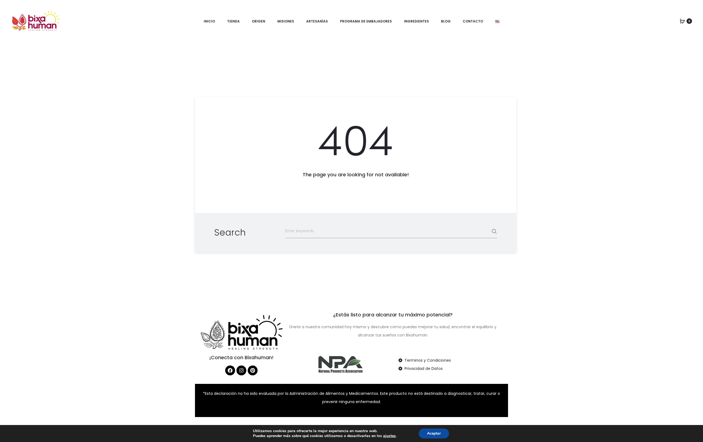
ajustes (389, 435)
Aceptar (434, 433)
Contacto (473, 21)
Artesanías (317, 21)
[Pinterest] (253, 370)
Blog (446, 21)
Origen (258, 21)
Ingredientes (416, 21)
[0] (682, 21)
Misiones (285, 21)
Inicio (209, 21)
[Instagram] (241, 370)
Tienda (233, 21)
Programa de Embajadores (366, 21)
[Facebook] (230, 370)
